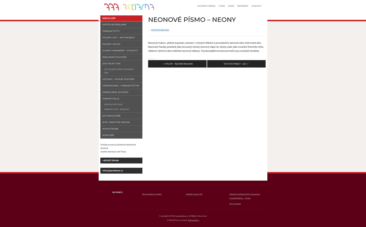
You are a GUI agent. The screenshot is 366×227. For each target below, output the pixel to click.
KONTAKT (256, 6)
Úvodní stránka (206, 6)
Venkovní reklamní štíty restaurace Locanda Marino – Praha (244, 196)
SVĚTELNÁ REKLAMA (160, 30)
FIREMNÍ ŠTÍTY (111, 31)
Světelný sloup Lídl (194, 194)
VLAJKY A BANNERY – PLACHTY (120, 50)
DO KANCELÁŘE (112, 115)
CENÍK (231, 6)
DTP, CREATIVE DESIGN (116, 122)
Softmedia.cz (193, 220)
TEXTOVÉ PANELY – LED (234, 64)
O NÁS (222, 6)
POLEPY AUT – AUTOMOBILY (119, 37)
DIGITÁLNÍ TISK (111, 63)
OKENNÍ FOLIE (111, 98)
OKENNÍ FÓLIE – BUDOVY (117, 109)
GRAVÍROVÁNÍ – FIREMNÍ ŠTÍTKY (121, 85)
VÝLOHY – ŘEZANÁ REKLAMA (179, 64)
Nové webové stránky (152, 194)
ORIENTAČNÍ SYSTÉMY (116, 92)
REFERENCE (242, 6)
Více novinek (235, 203)
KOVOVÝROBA (111, 128)
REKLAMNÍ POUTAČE (115, 57)
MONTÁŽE (108, 135)
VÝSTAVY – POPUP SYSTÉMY (119, 79)
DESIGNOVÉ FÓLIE (113, 104)
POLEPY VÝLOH (111, 44)
